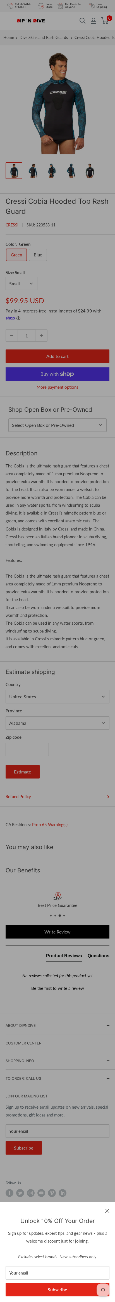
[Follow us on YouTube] (41, 1193)
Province (14, 710)
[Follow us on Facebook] (9, 1193)
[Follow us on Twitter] (20, 1193)
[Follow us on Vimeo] (52, 1193)
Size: (15, 272)
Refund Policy (18, 796)
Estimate (22, 771)
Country (13, 684)
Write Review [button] (57, 931)
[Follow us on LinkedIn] (62, 1193)
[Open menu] (8, 21)
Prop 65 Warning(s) (50, 824)
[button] (57, 987)
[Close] (107, 1210)
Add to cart (57, 356)
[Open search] (83, 21)
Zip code (13, 737)
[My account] (93, 21)
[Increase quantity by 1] (41, 335)
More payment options (57, 387)
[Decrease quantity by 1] (12, 335)
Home (8, 37)
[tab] (64, 957)
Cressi (12, 225)
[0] (104, 20)
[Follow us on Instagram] (31, 1193)
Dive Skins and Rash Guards (44, 37)
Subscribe (57, 1289)
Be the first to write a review (57, 988)
